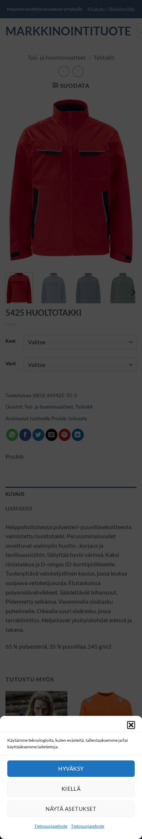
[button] (131, 725)
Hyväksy (70, 768)
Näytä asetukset (71, 808)
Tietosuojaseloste (50, 826)
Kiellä (71, 788)
